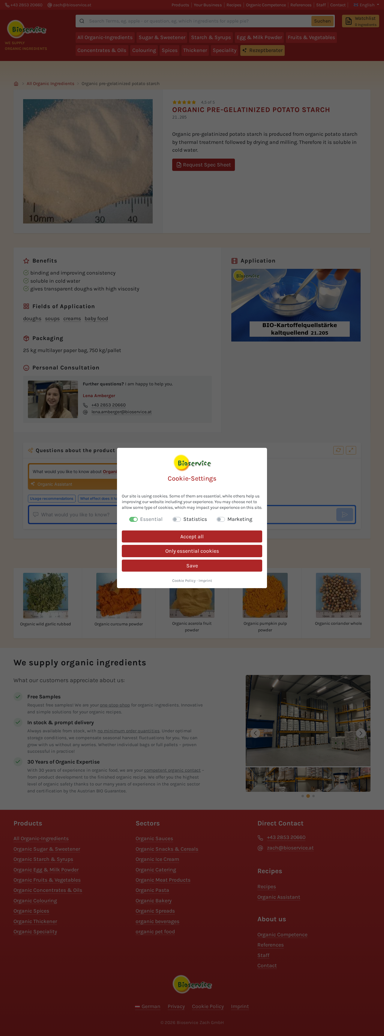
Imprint (205, 580)
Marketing (239, 519)
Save (192, 566)
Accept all (192, 536)
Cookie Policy (184, 580)
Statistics (195, 519)
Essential (151, 519)
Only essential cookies (192, 551)
